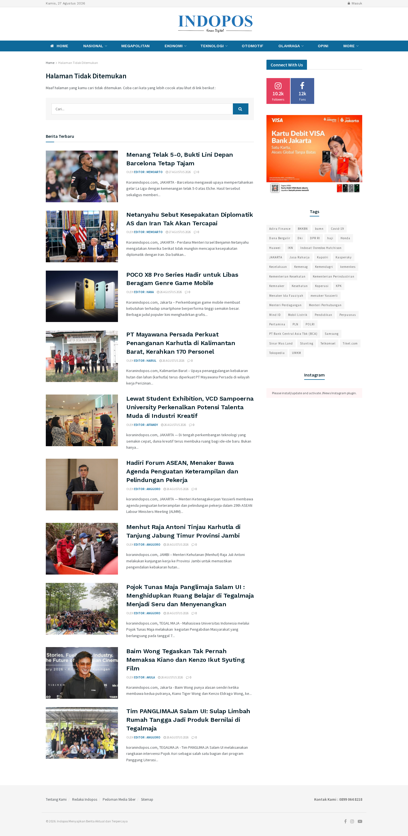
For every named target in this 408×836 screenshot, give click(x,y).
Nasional (93, 46)
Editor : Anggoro (147, 489)
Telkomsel (328, 343)
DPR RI (315, 238)
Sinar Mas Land (281, 343)
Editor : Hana (144, 292)
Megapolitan (135, 46)
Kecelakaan (278, 267)
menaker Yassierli (324, 296)
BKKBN (303, 229)
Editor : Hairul (145, 361)
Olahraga (289, 46)
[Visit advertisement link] (314, 155)
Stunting (306, 343)
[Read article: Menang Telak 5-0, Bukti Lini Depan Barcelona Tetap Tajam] (82, 176)
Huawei (275, 248)
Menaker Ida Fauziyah (286, 296)
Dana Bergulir (279, 238)
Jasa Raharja (299, 257)
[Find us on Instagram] (56, 24)
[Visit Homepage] (215, 24)
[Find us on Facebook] (47, 24)
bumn (319, 229)
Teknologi (212, 46)
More (349, 46)
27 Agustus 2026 (179, 172)
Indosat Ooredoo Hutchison (321, 248)
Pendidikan (323, 315)
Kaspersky (344, 257)
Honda (345, 238)
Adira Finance (280, 229)
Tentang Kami (56, 799)
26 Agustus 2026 (170, 292)
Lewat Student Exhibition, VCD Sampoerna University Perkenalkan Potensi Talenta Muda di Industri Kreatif (190, 407)
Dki (300, 238)
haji (330, 238)
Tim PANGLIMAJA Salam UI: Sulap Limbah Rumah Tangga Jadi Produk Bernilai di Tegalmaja (188, 720)
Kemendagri (324, 267)
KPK (339, 286)
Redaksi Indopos (84, 799)
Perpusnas (347, 315)
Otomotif (252, 46)
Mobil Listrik (298, 315)
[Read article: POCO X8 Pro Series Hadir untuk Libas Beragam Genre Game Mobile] (82, 296)
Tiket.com (350, 343)
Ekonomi (174, 46)
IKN (290, 248)
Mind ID (275, 315)
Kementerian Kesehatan (287, 276)
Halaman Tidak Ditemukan (78, 63)
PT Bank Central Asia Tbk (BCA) (293, 334)
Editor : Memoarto (148, 172)
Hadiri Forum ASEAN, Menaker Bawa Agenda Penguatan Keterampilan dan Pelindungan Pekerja (182, 471)
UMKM (296, 353)
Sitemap (147, 799)
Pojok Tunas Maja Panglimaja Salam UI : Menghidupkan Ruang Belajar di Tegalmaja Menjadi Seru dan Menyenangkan (190, 595)
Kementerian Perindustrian (333, 276)
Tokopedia (277, 353)
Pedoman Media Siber (119, 799)
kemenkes (348, 267)
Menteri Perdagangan (285, 305)
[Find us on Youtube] (66, 24)
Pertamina (277, 324)
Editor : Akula (144, 677)
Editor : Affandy (146, 425)
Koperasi (322, 286)
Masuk (356, 3)
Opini (323, 46)
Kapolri (322, 257)
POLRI (310, 324)
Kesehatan (300, 286)
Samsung (332, 334)
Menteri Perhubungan (325, 305)
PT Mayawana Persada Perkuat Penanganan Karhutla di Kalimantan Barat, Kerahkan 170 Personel (180, 343)
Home (62, 46)
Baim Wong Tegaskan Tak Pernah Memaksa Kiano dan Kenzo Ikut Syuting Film (185, 660)
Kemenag (301, 267)
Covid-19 (337, 229)
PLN (295, 324)
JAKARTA (275, 257)
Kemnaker (276, 286)
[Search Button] (240, 108)
